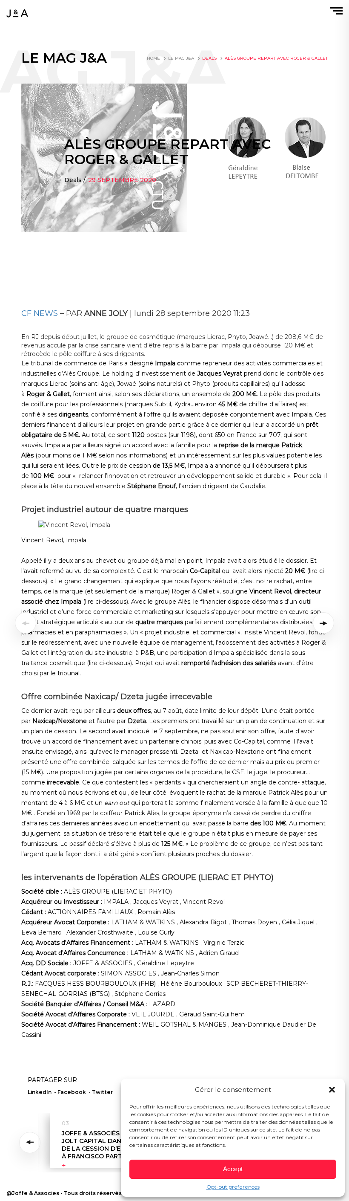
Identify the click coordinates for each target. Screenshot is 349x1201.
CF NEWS (39, 313)
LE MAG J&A (181, 58)
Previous (31, 1142)
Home (153, 58)
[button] (332, 1089)
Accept (233, 1168)
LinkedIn (39, 1092)
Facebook (71, 1092)
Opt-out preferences (233, 1187)
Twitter (102, 1092)
